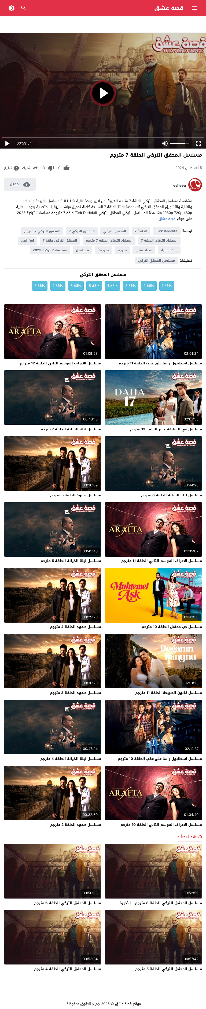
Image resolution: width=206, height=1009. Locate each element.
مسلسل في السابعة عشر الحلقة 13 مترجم (166, 429)
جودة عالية (169, 250)
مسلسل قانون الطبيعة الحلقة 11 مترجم (168, 692)
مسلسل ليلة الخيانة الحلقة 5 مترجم (71, 560)
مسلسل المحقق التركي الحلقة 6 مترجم (67, 903)
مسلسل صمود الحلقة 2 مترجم (75, 824)
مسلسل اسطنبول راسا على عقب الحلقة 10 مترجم (160, 758)
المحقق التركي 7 (82, 231)
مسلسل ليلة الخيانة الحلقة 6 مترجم (171, 495)
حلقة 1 (167, 285)
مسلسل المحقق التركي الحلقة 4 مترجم (67, 969)
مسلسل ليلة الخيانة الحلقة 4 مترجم (70, 758)
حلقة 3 (130, 285)
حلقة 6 (76, 285)
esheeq (179, 185)
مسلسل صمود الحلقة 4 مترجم (75, 626)
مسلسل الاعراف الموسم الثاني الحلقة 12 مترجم (60, 363)
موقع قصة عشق (128, 1003)
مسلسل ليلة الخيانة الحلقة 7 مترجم (71, 429)
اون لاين (27, 240)
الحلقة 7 (141, 231)
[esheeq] (195, 190)
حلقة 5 (94, 285)
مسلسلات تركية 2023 (50, 250)
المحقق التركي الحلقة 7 (159, 240)
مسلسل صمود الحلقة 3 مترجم (75, 692)
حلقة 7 (58, 285)
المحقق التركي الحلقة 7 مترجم (109, 240)
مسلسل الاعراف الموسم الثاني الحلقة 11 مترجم (161, 560)
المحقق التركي (114, 231)
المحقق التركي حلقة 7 (60, 240)
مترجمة (103, 250)
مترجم (122, 250)
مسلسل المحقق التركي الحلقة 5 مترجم (168, 969)
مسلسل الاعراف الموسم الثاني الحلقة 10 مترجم (161, 824)
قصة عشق (168, 8)
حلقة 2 (149, 285)
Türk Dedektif (167, 231)
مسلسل (82, 250)
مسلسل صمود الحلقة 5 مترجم (75, 495)
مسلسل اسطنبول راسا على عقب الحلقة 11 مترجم (160, 363)
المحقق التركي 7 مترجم (42, 231)
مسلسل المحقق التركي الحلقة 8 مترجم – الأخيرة (161, 903)
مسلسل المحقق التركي (156, 261)
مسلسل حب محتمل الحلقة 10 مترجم (172, 626)
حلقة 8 (39, 285)
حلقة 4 (112, 285)
